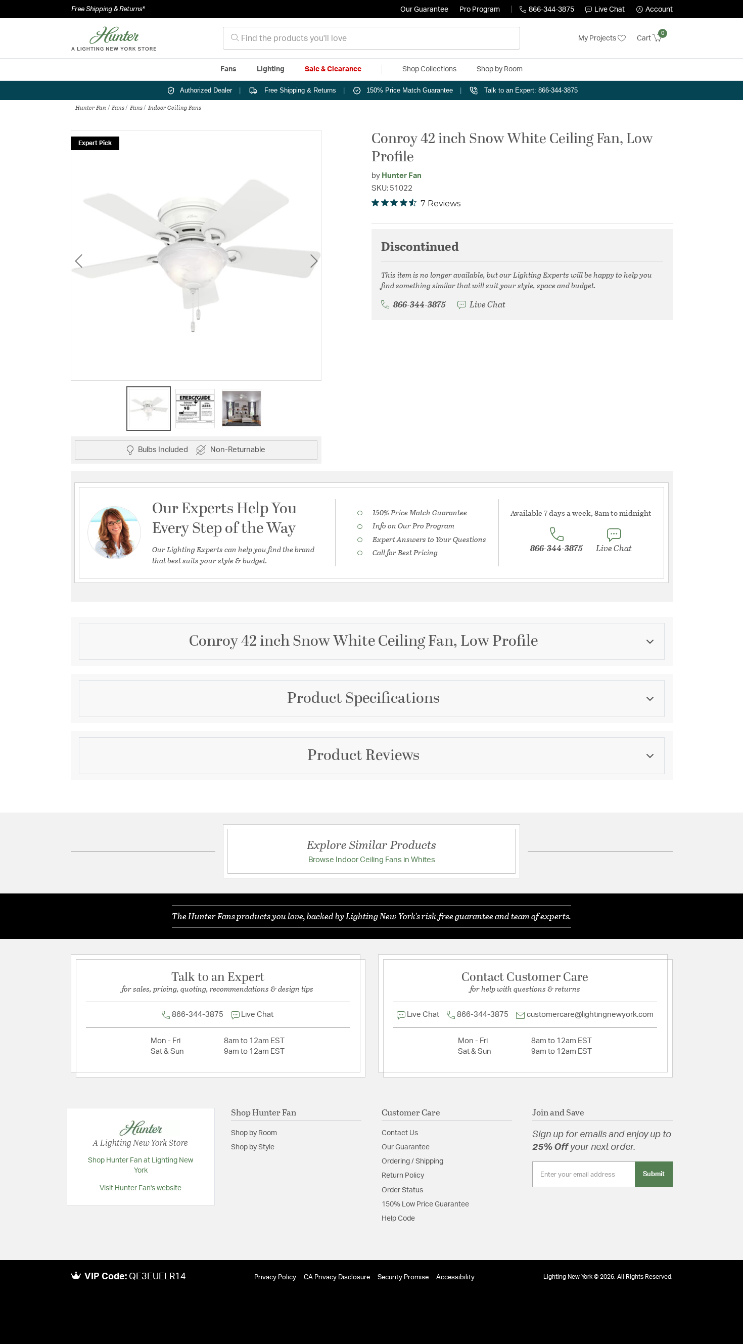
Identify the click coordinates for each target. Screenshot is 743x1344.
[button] (654, 9)
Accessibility (455, 1277)
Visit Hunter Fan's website (140, 1188)
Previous (78, 260)
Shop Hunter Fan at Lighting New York (140, 1165)
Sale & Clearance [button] (333, 69)
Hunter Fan (90, 107)
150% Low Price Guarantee (425, 1204)
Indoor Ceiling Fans (174, 107)
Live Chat (609, 9)
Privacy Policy (275, 1277)
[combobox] (371, 38)
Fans (118, 107)
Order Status (402, 1190)
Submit (654, 1174)
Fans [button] (228, 69)
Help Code (398, 1218)
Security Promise (403, 1277)
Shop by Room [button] (500, 69)
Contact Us (400, 1133)
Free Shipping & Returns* (108, 9)
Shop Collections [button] (429, 69)
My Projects (598, 38)
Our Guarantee (424, 9)
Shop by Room (254, 1133)
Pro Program (479, 9)
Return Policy (403, 1175)
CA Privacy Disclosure (337, 1277)
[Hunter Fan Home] (114, 38)
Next (313, 260)
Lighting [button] (271, 69)
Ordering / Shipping (412, 1161)
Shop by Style (252, 1147)
